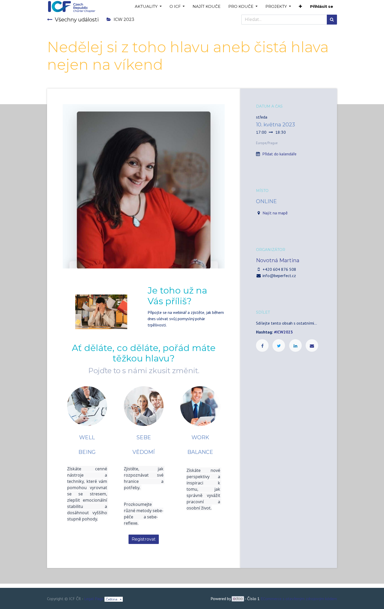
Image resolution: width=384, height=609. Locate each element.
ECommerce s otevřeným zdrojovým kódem (299, 598)
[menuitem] (206, 7)
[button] (300, 7)
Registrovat (144, 539)
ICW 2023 (124, 19)
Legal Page (93, 598)
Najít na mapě (275, 212)
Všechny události (77, 19)
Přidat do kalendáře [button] (279, 153)
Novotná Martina (277, 260)
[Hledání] (332, 20)
